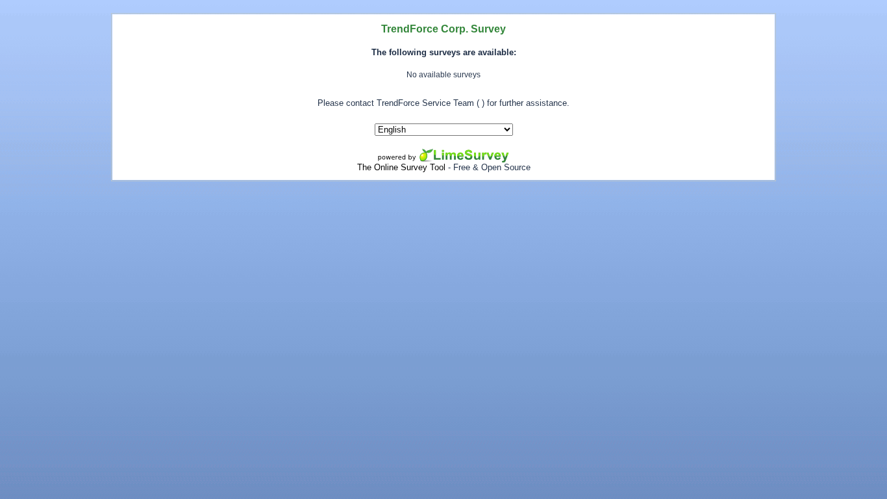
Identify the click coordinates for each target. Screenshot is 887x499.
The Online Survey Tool (401, 167)
